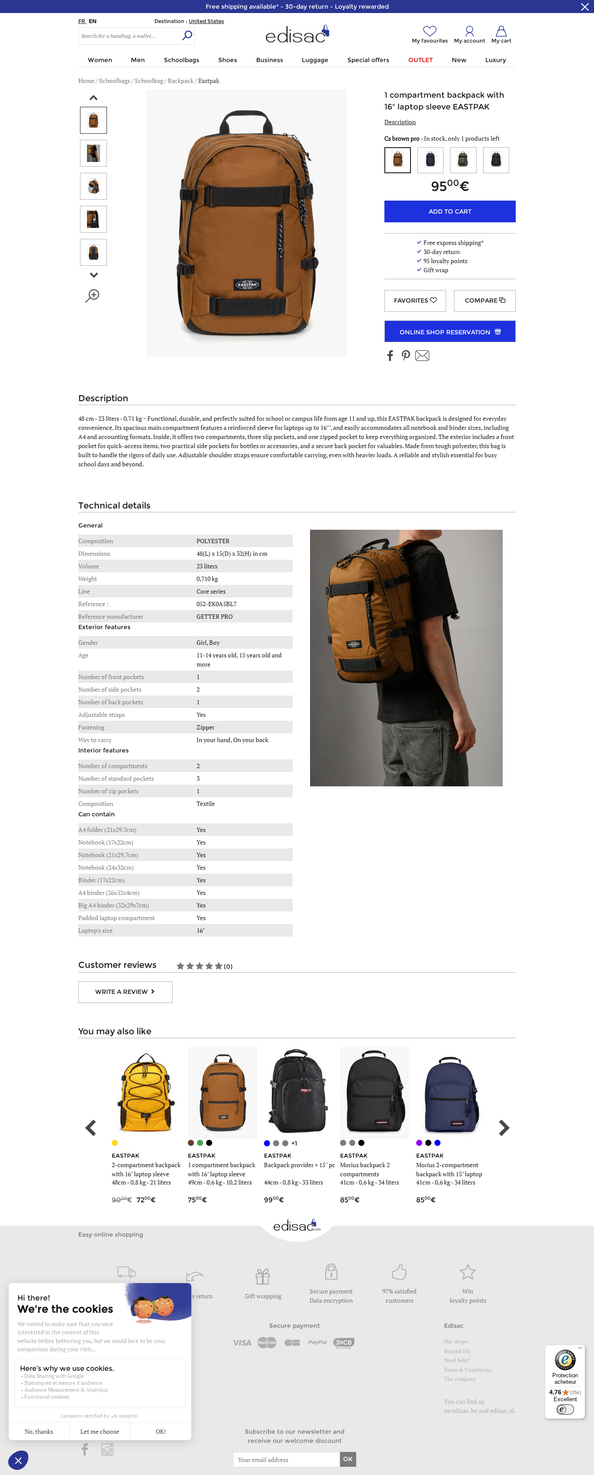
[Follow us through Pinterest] (406, 356)
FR (82, 21)
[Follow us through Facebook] (390, 356)
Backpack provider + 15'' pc (299, 1165)
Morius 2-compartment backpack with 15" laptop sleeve (449, 1174)
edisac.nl (502, 1410)
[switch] (565, 1409)
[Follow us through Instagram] (107, 1450)
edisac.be (464, 1410)
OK (348, 1459)
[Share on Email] (422, 356)
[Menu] (580, 1350)
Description (400, 122)
